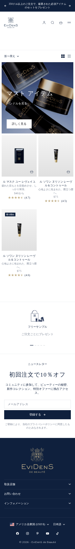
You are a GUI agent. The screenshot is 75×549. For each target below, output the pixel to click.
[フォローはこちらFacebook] (17, 533)
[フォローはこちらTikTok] (57, 533)
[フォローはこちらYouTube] (47, 533)
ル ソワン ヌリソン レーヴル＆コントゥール (56, 183)
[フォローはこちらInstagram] (27, 533)
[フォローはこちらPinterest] (37, 533)
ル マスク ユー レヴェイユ (19, 181)
